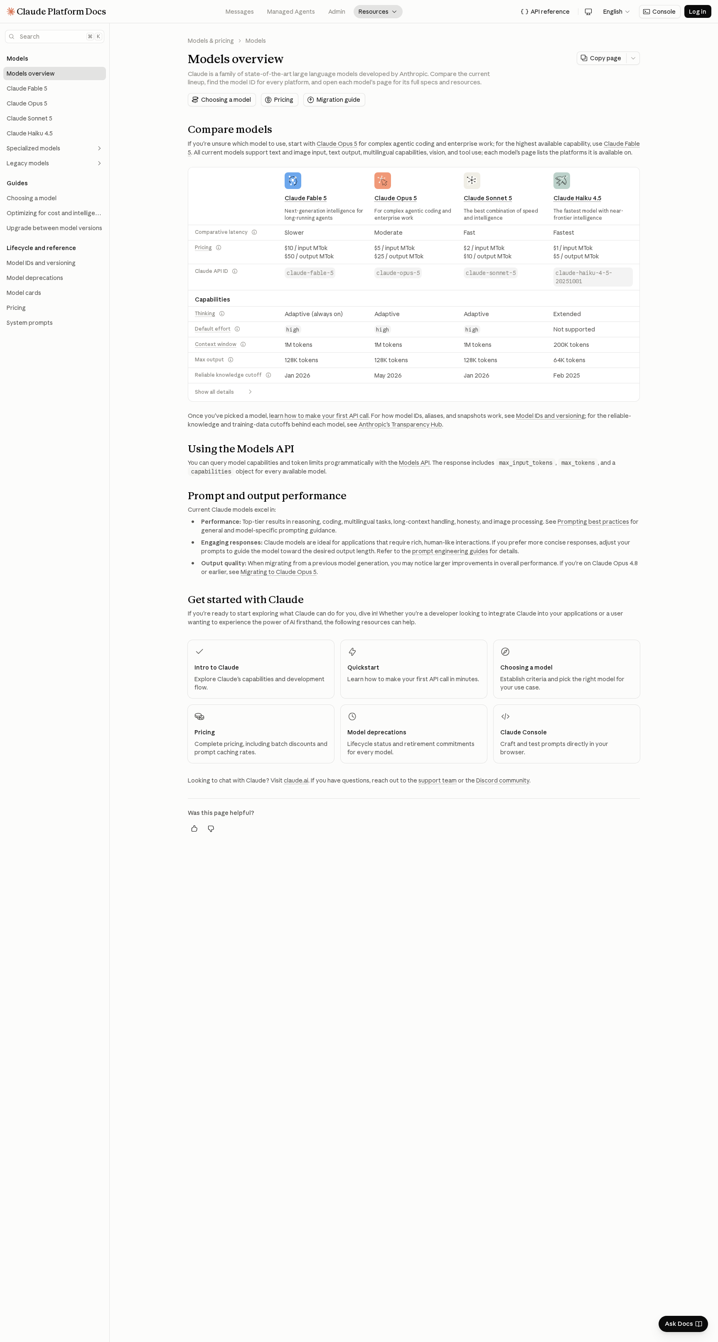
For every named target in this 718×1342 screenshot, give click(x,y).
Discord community (502, 780)
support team (437, 780)
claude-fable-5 (310, 273)
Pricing (203, 247)
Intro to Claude (216, 667)
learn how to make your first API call (319, 416)
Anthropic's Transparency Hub (400, 424)
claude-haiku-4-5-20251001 (584, 277)
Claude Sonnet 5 (488, 198)
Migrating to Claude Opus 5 (279, 572)
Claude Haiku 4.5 (577, 198)
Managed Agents (291, 11)
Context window (215, 344)
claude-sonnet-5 (491, 273)
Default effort (213, 329)
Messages (240, 11)
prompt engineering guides (450, 551)
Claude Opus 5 (337, 143)
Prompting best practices (593, 521)
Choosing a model (526, 667)
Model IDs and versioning (550, 416)
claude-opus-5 (398, 273)
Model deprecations (376, 732)
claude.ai (296, 780)
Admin (336, 11)
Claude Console (523, 732)
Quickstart (363, 667)
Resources (378, 11)
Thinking (205, 313)
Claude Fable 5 (306, 198)
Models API (414, 462)
